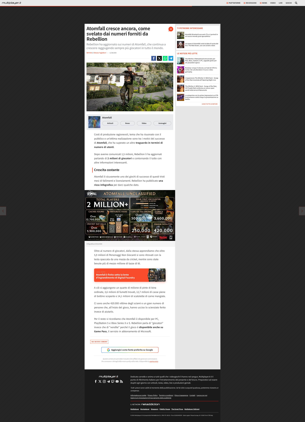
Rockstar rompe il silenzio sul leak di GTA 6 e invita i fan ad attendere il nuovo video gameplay (201, 70)
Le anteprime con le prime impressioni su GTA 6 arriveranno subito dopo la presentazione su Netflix (201, 97)
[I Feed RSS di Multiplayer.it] (121, 381)
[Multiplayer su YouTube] (117, 381)
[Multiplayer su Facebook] (95, 381)
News (127, 123)
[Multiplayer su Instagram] (104, 381)
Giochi (289, 3)
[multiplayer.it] (108, 376)
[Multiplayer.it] (11, 3)
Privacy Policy (153, 395)
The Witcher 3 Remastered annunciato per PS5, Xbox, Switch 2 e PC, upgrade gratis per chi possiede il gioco (201, 61)
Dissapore (154, 409)
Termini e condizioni (166, 395)
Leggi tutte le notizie (210, 104)
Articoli (110, 123)
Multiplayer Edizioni (191, 409)
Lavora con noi (202, 395)
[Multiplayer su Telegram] (108, 381)
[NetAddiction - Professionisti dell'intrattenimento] (150, 404)
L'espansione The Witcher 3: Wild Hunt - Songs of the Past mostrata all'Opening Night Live (201, 79)
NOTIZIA (89, 53)
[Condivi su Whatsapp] (165, 58)
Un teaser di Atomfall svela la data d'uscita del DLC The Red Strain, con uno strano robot (201, 44)
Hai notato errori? (99, 342)
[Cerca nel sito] (296, 3)
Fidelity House (165, 409)
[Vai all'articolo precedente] (302, 211)
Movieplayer (145, 409)
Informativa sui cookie (138, 395)
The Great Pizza (177, 409)
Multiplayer (134, 409)
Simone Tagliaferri (100, 53)
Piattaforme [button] (234, 3)
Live (280, 3)
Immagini (162, 123)
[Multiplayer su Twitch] (112, 381)
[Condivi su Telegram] (170, 58)
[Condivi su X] (159, 58)
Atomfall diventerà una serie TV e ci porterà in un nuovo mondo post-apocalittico (201, 35)
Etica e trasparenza (181, 395)
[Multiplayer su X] (100, 381)
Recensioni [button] (251, 3)
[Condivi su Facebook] (153, 58)
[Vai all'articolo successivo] (3, 211)
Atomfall (107, 117)
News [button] (264, 3)
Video (273, 3)
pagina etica (154, 361)
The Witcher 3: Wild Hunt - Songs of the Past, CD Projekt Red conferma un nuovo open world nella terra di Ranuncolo (201, 88)
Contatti (192, 395)
